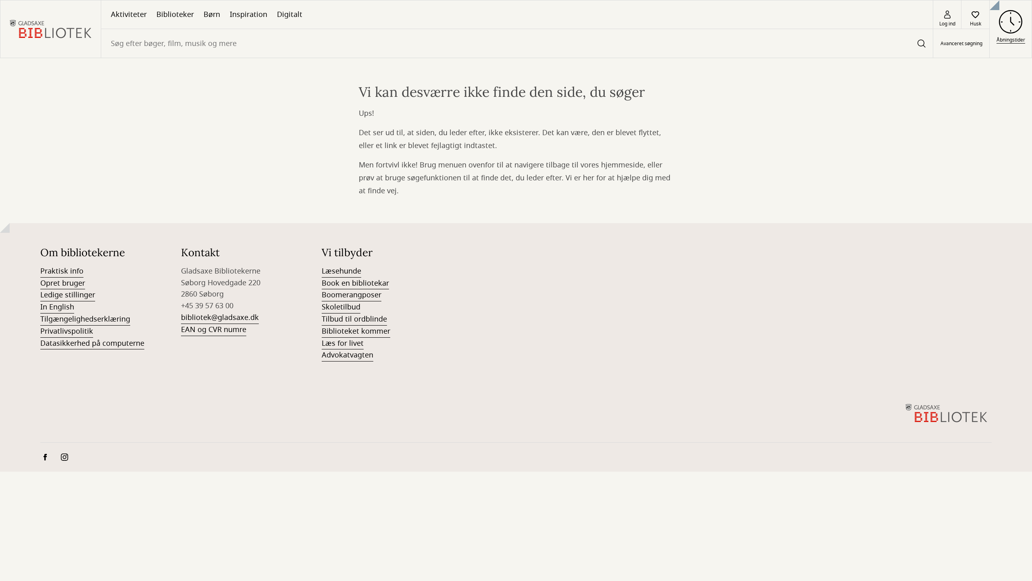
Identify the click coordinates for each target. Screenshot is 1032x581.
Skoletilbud (341, 307)
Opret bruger (62, 283)
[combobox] (517, 43)
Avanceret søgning (961, 43)
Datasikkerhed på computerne (92, 343)
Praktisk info (61, 271)
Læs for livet (343, 343)
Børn (212, 14)
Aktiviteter (129, 14)
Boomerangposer (351, 295)
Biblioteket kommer (356, 331)
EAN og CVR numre (213, 329)
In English (57, 307)
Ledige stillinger (67, 295)
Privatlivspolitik (66, 331)
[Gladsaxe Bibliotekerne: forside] (50, 29)
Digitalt (289, 14)
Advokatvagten (347, 355)
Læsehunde (341, 271)
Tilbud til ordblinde (354, 319)
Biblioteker (175, 14)
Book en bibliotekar (355, 283)
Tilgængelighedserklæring (85, 319)
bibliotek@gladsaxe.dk (220, 317)
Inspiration (248, 14)
